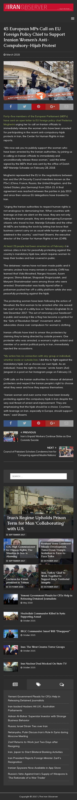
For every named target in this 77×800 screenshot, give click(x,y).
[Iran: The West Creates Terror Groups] (11, 650)
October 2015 (29, 620)
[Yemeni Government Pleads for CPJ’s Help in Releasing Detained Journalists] (11, 599)
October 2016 (16, 587)
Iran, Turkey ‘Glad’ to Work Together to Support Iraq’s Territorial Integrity (55, 577)
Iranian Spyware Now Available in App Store (34, 767)
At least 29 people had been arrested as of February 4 (35, 246)
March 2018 (13, 54)
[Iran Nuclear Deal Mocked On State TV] (11, 667)
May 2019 (28, 603)
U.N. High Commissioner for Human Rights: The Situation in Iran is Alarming (20, 551)
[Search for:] (38, 476)
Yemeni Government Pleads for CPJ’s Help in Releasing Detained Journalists (46, 597)
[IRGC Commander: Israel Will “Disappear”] (11, 634)
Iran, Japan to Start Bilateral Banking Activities (35, 752)
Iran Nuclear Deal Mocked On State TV (44, 663)
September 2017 (17, 535)
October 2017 (51, 561)
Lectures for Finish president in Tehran (17, 581)
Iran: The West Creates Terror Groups (43, 646)
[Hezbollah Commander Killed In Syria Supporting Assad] (11, 616)
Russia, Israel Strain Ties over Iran (28, 726)
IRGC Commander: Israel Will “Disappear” (45, 631)
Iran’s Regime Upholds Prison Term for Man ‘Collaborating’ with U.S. (36, 523)
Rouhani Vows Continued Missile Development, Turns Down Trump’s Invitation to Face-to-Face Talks (56, 550)
